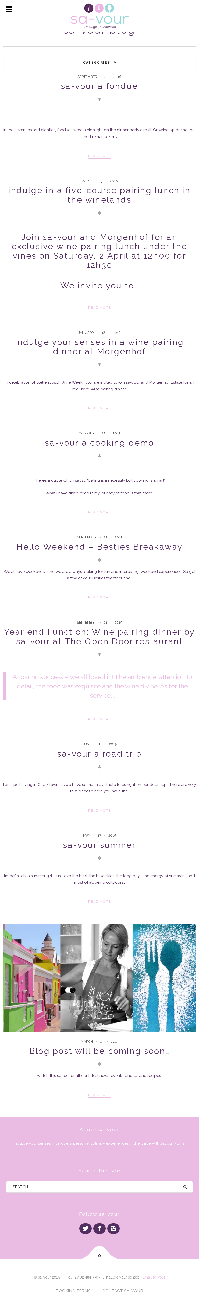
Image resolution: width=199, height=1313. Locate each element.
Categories (96, 62)
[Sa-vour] (99, 16)
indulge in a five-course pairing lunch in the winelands (99, 194)
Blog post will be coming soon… (99, 1051)
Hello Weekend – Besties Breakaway (99, 546)
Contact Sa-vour (122, 1291)
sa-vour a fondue (99, 86)
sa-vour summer (99, 845)
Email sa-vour (154, 1277)
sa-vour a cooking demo (99, 442)
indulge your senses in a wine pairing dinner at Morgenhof (99, 346)
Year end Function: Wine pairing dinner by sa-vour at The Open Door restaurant (99, 636)
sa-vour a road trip (99, 753)
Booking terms (73, 1291)
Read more (99, 156)
